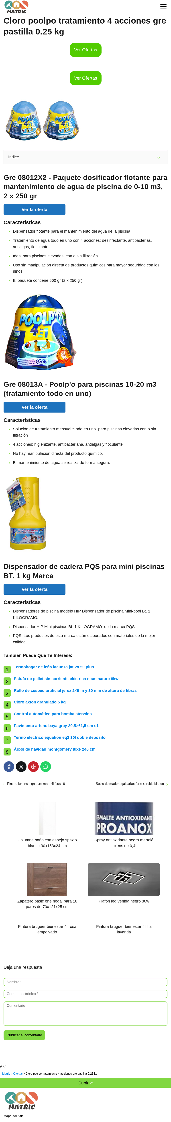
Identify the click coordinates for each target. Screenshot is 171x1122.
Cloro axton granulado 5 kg (40, 702)
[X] (21, 766)
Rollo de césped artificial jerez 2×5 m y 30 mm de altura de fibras (75, 690)
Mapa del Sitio (14, 1116)
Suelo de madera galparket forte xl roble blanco (130, 784)
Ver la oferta (34, 209)
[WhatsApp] (45, 766)
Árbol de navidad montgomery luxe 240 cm (55, 749)
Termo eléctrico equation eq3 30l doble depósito (60, 737)
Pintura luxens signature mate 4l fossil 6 (36, 784)
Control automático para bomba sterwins (53, 714)
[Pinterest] (33, 766)
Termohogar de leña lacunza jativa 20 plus (54, 667)
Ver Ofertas (85, 49)
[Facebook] (9, 766)
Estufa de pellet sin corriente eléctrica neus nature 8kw (66, 679)
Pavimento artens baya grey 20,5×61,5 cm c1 (56, 725)
